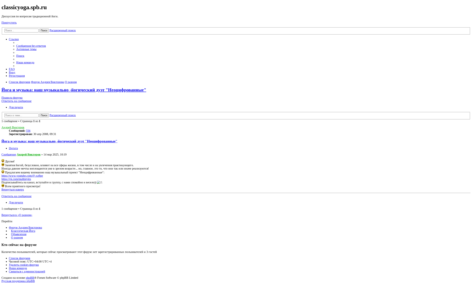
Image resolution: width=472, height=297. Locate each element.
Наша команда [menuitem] (25, 62)
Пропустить (9, 22)
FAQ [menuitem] (12, 69)
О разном (17, 237)
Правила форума (11, 97)
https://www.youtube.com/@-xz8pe (22, 175)
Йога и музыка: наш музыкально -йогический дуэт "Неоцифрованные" (73, 89)
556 (28, 130)
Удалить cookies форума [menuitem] (24, 264)
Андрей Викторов (12, 127)
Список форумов (19, 258)
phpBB (30, 277)
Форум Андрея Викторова (25, 227)
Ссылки (14, 39)
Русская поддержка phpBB (18, 281)
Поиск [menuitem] (20, 55)
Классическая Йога (23, 230)
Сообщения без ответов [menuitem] (31, 45)
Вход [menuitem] (12, 72)
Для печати (16, 107)
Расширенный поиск (63, 30)
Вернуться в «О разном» (16, 215)
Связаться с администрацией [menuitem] (27, 271)
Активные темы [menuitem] (26, 49)
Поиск (44, 30)
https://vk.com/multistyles (16, 179)
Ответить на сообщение (16, 101)
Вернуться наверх (12, 189)
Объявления (18, 234)
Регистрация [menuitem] (17, 75)
